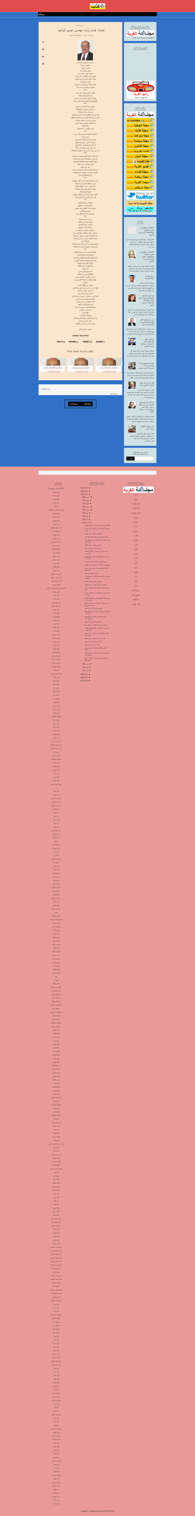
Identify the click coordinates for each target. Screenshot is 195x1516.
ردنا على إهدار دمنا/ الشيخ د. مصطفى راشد (96, 625)
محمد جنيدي (56, 1243)
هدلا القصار (56, 1450)
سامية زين (56, 855)
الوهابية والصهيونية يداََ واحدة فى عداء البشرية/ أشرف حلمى (146, 365)
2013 (86, 494)
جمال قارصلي (56, 691)
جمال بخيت (56, 681)
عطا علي (56, 1047)
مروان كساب (56, 1307)
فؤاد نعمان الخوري (56, 1097)
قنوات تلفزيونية (136, 604)
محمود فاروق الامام (56, 1293)
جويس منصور (56, 723)
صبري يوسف (56, 966)
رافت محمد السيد (56, 798)
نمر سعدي (56, 1411)
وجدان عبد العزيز (56, 1461)
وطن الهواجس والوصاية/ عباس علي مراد (95, 561)
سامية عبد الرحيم (56, 859)
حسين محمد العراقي (56, 748)
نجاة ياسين (56, 1372)
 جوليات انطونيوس (56, 488)
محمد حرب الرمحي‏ (56, 1247)
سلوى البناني (56, 884)
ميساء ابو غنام (56, 1354)
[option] (108, 366)
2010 (86, 680)
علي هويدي (56, 1062)
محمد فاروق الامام (56, 1268)
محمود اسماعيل (56, 1282)
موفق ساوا (56, 1347)
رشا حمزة (56, 812)
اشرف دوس (56, 563)
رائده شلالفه (56, 791)
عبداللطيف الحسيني (56, 1012)
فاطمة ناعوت (56, 1112)
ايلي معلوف (56, 627)
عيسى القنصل (56, 1079)
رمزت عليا (56, 823)
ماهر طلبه (56, 1201)
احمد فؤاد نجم (56, 531)
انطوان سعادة (56, 613)
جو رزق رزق (56, 698)
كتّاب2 (136, 540)
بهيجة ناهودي (56, 666)
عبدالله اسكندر (56, 1015)
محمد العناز (56, 1229)
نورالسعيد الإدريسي (56, 1429)
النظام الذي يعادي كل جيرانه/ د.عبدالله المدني (97, 525)
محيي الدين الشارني (56, 1300)
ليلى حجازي (56, 1183)
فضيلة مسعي (56, 1136)
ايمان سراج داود (56, 638)
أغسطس (87, 510)
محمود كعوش (56, 1297)
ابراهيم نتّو (56, 499)
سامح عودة (56, 852)
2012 (86, 674)
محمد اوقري (56, 1240)
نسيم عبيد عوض (56, 1393)
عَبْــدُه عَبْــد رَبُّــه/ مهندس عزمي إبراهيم (95, 638)
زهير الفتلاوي (56, 837)
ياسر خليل (56, 1478)
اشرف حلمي (56, 559)
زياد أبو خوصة (56, 844)
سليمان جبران (56, 891)
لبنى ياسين (56, 1176)
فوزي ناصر (56, 1140)
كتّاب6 (136, 558)
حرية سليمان (56, 734)
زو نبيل (56, 841)
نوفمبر (87, 500)
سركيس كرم (56, 862)
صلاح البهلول (56, 969)
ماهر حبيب (56, 1197)
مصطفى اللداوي (56, 1318)
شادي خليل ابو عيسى (56, 919)
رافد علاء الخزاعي (56, 802)
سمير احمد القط (56, 898)
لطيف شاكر (56, 1179)
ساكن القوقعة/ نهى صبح (91, 573)
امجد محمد (56, 599)
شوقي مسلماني (56, 944)
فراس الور (56, 1119)
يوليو (86, 513)
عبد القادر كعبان (56, 998)
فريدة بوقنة (56, 1133)
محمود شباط (56, 1286)
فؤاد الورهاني (56, 1087)
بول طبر (56, 670)
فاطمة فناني (56, 1108)
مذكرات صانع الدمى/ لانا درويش (93, 641)
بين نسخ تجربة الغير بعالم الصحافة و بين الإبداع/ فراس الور (147, 321)
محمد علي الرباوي (56, 1261)
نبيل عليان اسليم (56, 1364)
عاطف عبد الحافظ (56, 987)
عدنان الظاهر (56, 1033)
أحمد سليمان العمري (56, 527)
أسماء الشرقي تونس (56, 542)
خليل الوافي (56, 780)
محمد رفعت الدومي (56, 1254)
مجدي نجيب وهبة (56, 1222)
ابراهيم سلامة (56, 495)
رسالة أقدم (88, 404)
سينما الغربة (135, 590)
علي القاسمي (56, 1055)
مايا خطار (56, 1204)
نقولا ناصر (56, 1407)
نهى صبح (56, 1418)
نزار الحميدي (56, 1386)
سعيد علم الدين (56, 873)
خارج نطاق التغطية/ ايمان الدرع (147, 427)
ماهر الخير (56, 1193)
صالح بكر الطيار (56, 951)
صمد (56, 976)
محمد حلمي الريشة (56, 1250)
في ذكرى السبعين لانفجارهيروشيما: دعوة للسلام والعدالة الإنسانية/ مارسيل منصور (146, 300)
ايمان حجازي (56, 634)
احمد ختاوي (56, 524)
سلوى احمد (56, 880)
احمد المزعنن (56, 520)
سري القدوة (56, 866)
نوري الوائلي (56, 1432)
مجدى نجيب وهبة (56, 1218)
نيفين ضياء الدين (56, 1436)
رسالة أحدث (73, 404)
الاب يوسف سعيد (56, 581)
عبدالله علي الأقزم (56, 1022)
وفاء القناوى (56, 1471)
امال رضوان (56, 595)
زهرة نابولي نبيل (56, 830)
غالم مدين (56, 1083)
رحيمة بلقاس (56, 809)
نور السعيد (56, 1421)
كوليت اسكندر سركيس (56, 1169)
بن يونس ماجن (56, 663)
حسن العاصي (56, 738)
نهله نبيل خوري (56, 1414)
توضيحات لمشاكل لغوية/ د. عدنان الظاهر (96, 584)
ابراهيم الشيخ (56, 492)
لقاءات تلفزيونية (135, 513)
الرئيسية (136, 494)
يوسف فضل (56, 1503)
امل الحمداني (56, 602)
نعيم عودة (56, 1404)
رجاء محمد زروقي (56, 805)
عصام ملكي (56, 1044)
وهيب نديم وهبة (56, 1475)
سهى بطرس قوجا (56, 909)
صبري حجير (56, 962)
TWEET (86, 342)
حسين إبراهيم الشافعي (56, 745)
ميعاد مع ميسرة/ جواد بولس (92, 644)
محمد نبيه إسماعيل (56, 1275)
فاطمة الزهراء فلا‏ (56, 1104)
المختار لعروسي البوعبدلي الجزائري (56, 588)
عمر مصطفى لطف (56, 1065)
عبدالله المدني (56, 1019)
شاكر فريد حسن (56, 926)
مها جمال (56, 1339)
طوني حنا (56, 980)
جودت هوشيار (56, 706)
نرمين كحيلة (56, 1382)
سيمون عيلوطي (56, 916)
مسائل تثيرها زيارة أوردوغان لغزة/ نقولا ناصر (96, 536)
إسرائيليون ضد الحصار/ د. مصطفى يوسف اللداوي (98, 565)
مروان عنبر (56, 1304)
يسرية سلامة (56, 1493)
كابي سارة (56, 1147)
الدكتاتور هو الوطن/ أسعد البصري (93, 533)
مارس (87, 664)
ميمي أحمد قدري (56, 1357)
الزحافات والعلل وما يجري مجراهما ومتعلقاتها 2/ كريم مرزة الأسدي (146, 231)
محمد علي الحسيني (56, 1258)
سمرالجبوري (56, 894)
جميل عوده (56, 695)
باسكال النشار (56, 652)
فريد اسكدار (56, 1126)
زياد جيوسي (56, 848)
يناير (86, 670)
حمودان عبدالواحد (56, 759)
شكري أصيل (56, 937)
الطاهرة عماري (56, 584)
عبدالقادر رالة (56, 1008)
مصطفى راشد (56, 1325)
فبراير (86, 667)
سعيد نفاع (56, 876)
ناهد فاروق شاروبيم (56, 1361)
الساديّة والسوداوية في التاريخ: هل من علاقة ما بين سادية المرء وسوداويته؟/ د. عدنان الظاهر (146, 407)
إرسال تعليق (114, 394)
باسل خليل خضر (56, 656)
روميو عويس (56, 827)
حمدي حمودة (56, 755)
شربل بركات (56, 930)
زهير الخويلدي (56, 834)
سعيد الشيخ (56, 869)
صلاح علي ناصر (56, 973)
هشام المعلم (56, 1453)
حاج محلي (56, 730)
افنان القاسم (56, 567)
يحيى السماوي (56, 1485)
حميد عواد (56, 762)
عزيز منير (56, 1040)
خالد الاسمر (56, 777)
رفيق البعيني (56, 819)
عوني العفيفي (56, 1076)
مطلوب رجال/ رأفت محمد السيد (93, 608)
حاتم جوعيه (56, 727)
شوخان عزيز (56, 941)
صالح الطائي (56, 948)
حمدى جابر (56, 752)
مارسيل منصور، (56, 1186)
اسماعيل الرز (56, 549)
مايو (86, 519)
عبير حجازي (56, 1030)
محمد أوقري (56, 1236)
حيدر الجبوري (56, 770)
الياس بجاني (56, 592)
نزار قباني (56, 1389)
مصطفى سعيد (56, 1329)
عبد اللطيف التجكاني (56, 1005)
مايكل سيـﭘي (56, 1211)
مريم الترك (56, 1311)
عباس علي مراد (56, 990)
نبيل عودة (56, 1368)
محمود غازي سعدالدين (56, 1290)
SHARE (99, 342)
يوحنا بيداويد (56, 1496)
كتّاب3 (136, 545)
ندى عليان (56, 1379)
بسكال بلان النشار (56, 659)
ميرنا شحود (56, 1350)
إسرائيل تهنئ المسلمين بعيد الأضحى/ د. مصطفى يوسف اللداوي (147, 342)
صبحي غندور (56, 958)
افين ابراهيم (56, 570)
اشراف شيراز (56, 552)
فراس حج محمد (56, 1122)
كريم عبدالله (56, 1151)
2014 (86, 491)
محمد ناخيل (56, 1272)
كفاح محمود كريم (56, 1161)
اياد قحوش (56, 624)
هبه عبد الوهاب (56, 1439)
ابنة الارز (56, 506)
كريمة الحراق (56, 1158)
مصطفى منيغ (56, 1332)
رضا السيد (56, 816)
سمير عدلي (56, 901)
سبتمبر (87, 506)
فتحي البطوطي (56, 1115)
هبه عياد (56, 1443)
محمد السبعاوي (56, 1225)
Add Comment (75, 35)
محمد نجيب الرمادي (56, 1279)
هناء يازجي (56, 1457)
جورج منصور (56, 709)
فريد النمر (56, 1129)
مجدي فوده (56, 1215)
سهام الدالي (56, 905)
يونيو (86, 516)
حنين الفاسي (56, 766)
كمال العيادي (56, 1165)
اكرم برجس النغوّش (56, 574)
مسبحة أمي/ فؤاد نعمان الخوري (93, 621)
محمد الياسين (56, 1233)
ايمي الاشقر (56, 649)
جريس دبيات (56, 677)
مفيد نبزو (56, 1336)
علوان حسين (56, 1051)
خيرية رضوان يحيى (56, 784)
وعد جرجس (56, 1468)
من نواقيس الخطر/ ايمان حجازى (93, 581)
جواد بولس (56, 702)
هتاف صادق (56, 1446)
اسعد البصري (56, 535)
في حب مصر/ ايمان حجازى (56, 1144)
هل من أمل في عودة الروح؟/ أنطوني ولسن (146, 383)
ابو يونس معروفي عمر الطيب (56, 510)
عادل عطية (56, 983)
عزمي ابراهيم (79, 25)
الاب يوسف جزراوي (56, 577)
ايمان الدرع (56, 631)
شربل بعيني (56, 933)
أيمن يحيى (56, 645)
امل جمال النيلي (56, 606)
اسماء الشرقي (56, 538)
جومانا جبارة (56, 720)
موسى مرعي (56, 1343)
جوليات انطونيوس (56, 716)
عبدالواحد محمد (56, 1026)
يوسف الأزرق (56, 1500)
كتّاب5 (136, 554)
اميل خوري (56, 609)
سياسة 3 (135, 526)
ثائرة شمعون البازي (56, 673)
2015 (86, 488)
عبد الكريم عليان (56, 1001)
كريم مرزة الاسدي (56, 1154)
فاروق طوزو (56, 1101)
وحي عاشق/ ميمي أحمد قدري (93, 548)
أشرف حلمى (56, 556)
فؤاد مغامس (56, 1094)
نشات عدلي (56, 1396)
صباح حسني (56, 955)
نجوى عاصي (56, 1375)
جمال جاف (56, 684)
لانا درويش (56, 1172)
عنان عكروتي (56, 1072)
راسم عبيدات (56, 795)
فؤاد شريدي (56, 1090)
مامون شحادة (56, 1190)
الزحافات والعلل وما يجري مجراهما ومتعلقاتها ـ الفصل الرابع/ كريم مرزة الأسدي (147, 256)
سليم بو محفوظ (56, 887)
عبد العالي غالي (56, 994)
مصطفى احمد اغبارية (56, 1315)
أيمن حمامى (56, 641)
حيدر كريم (56, 773)
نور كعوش (56, 1425)
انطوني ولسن (56, 616)
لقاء (136, 576)
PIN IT (60, 342)
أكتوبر (87, 503)
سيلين (56, 912)
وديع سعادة (56, 1464)
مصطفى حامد (56, 1322)
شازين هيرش (56, 923)
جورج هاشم (56, 713)
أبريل (86, 522)
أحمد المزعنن (56, 517)
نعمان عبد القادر (56, 1400)
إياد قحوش (56, 620)
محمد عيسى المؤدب (56, 1265)
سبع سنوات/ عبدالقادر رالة (149, 277)
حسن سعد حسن (56, 741)
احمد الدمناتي (56, 513)
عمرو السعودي (56, 1069)
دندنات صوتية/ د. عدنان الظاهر (93, 545)
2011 (86, 677)
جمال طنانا (56, 688)
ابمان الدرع (56, 503)
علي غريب (56, 1058)
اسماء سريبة (56, 545)
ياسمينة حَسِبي (56, 1482)
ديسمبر (87, 497)
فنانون (135, 581)
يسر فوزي (56, 1489)
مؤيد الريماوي (56, 1208)
